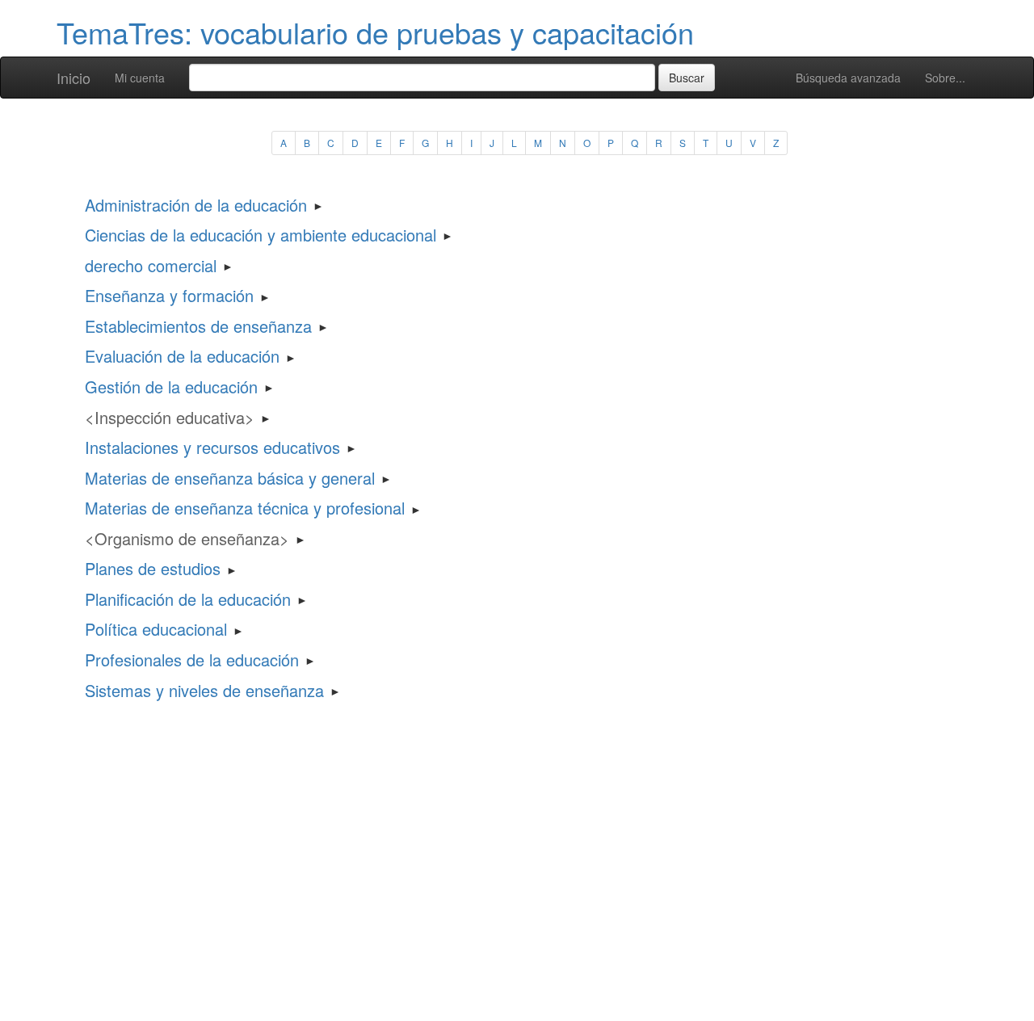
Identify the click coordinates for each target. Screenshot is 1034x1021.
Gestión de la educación (171, 386)
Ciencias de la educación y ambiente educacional (260, 234)
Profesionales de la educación (192, 659)
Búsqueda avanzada (848, 77)
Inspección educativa (170, 417)
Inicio (73, 77)
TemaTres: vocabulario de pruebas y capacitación (375, 32)
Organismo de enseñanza (187, 538)
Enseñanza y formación (169, 295)
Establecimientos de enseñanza (198, 326)
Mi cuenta (140, 77)
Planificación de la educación (188, 599)
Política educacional (156, 629)
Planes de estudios (153, 568)
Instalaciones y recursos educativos (212, 447)
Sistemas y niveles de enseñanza (204, 690)
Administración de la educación (196, 204)
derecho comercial (150, 265)
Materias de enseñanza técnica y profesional (245, 507)
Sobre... (945, 77)
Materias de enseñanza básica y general (230, 477)
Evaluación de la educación (182, 356)
